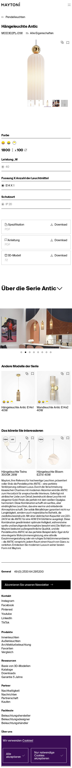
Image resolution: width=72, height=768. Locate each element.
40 (7, 166)
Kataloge (7, 669)
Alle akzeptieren (13, 755)
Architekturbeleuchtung (16, 644)
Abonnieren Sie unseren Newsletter (27, 584)
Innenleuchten (10, 637)
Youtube (6, 613)
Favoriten (7, 648)
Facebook (7, 605)
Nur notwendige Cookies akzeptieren (44, 755)
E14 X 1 (10, 185)
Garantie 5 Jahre (11, 677)
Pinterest (7, 609)
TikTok (5, 622)
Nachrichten (9, 694)
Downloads (8, 673)
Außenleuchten (10, 641)
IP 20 (9, 204)
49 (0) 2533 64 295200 (29, 571)
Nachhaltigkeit (10, 690)
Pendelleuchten (15, 17)
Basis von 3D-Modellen (15, 665)
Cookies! (27, 740)
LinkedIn (6, 618)
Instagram (7, 600)
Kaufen (5, 701)
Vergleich (7, 652)
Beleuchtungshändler (14, 723)
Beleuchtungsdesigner (15, 719)
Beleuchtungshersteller (15, 715)
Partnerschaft (9, 698)
